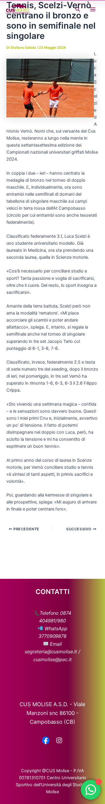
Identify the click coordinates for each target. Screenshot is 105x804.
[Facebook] (46, 741)
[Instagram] (59, 741)
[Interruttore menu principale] (92, 9)
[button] (77, 9)
